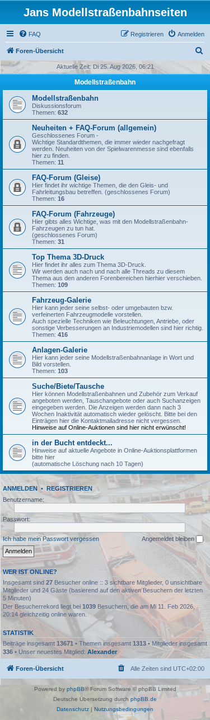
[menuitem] (29, 34)
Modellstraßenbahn (105, 82)
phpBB (76, 689)
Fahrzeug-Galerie (61, 300)
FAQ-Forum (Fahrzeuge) (73, 214)
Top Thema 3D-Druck (68, 257)
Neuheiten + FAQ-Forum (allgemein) (94, 128)
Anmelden (20, 488)
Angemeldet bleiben (169, 538)
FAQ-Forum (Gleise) (66, 177)
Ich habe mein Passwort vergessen (51, 538)
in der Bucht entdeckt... (72, 443)
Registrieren (69, 488)
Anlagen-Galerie (59, 350)
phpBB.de (143, 699)
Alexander (102, 651)
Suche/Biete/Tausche (68, 386)
